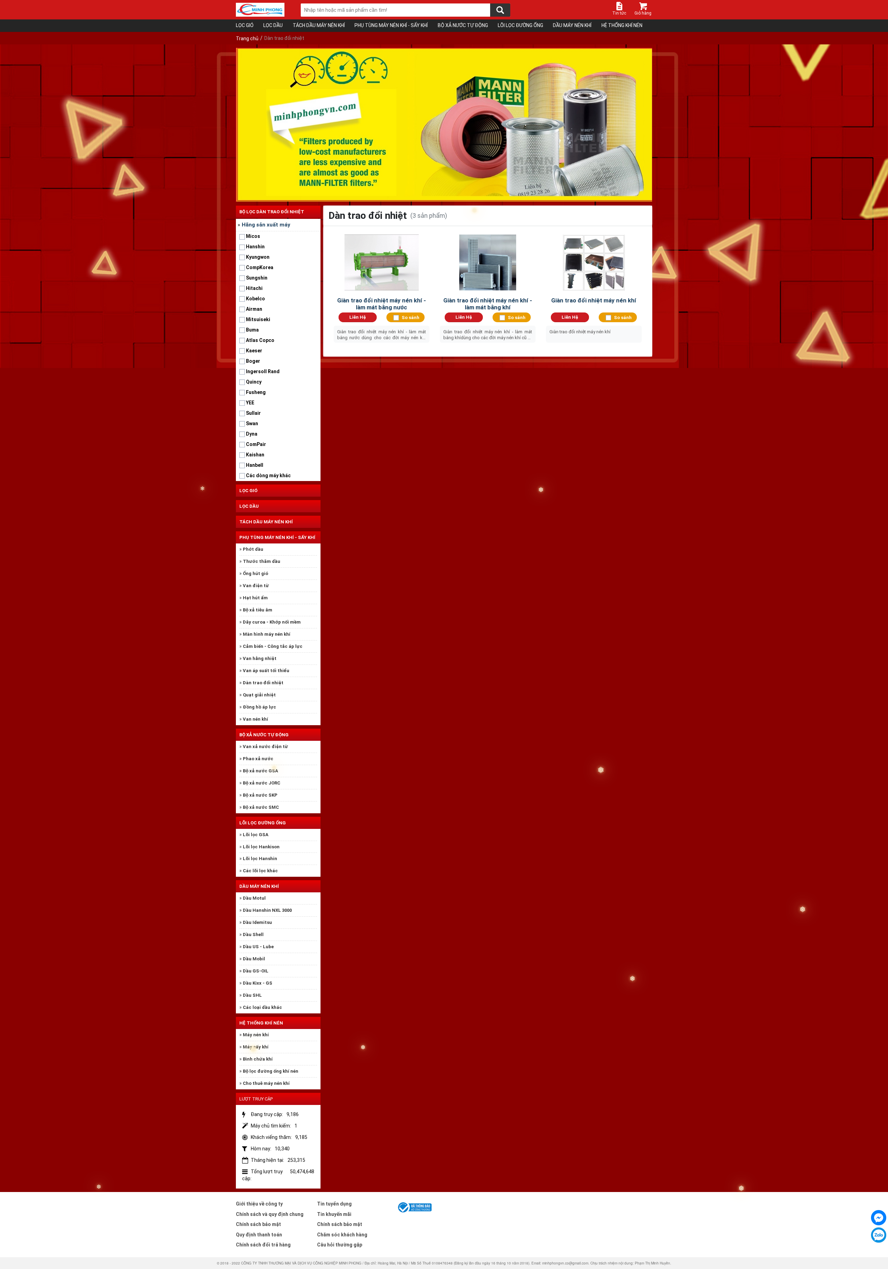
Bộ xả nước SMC (261, 807)
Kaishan (255, 454)
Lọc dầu (273, 25)
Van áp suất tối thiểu (266, 670)
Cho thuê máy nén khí (266, 1083)
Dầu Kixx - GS (257, 983)
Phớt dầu (253, 549)
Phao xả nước (258, 758)
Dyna (251, 434)
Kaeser (254, 350)
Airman (254, 309)
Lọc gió (245, 25)
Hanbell (254, 465)
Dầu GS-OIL (255, 971)
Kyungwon (258, 257)
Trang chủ (247, 38)
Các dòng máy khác (268, 475)
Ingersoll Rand (263, 371)
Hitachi (254, 288)
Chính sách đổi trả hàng (263, 1244)
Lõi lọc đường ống (520, 25)
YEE (250, 402)
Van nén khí (255, 719)
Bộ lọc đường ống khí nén (270, 1071)
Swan (252, 423)
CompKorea (259, 267)
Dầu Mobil (254, 958)
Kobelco (255, 298)
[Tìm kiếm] (500, 10)
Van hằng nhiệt (259, 658)
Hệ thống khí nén (621, 25)
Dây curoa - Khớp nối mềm (272, 622)
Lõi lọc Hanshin (260, 858)
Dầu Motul (254, 898)
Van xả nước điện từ (265, 746)
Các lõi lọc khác (260, 870)
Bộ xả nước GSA (260, 770)
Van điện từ (256, 585)
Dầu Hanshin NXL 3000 (267, 910)
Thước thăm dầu (261, 561)
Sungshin (256, 278)
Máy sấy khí (255, 1046)
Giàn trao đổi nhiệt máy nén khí (593, 300)
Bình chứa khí (258, 1059)
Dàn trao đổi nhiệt (263, 682)
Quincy (254, 382)
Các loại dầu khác (262, 1007)
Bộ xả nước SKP (260, 795)
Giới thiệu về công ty (259, 1204)
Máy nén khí (256, 1034)
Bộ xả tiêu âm (257, 609)
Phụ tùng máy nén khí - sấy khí (391, 25)
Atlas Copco (260, 340)
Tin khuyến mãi (334, 1214)
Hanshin (255, 246)
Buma (252, 330)
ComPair (256, 444)
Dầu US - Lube (258, 946)
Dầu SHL (252, 995)
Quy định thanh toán (259, 1234)
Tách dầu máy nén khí (319, 25)
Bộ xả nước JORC (261, 783)
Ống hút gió (255, 573)
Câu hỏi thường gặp (339, 1244)
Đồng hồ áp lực (259, 707)
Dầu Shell (253, 934)
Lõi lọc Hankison (261, 846)
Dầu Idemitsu (257, 922)
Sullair (253, 413)
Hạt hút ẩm (255, 597)
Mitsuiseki (258, 319)
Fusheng (256, 392)
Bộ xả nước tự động (463, 25)
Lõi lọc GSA (255, 834)
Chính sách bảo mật (258, 1224)
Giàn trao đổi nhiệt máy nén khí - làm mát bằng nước (381, 304)
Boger (253, 361)
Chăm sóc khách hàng (342, 1234)
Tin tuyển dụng (334, 1204)
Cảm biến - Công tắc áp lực (272, 646)
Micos (253, 236)
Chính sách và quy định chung (270, 1214)
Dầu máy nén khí (572, 25)
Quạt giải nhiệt (259, 694)
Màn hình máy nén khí (266, 634)
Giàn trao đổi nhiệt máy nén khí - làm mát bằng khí (487, 304)
